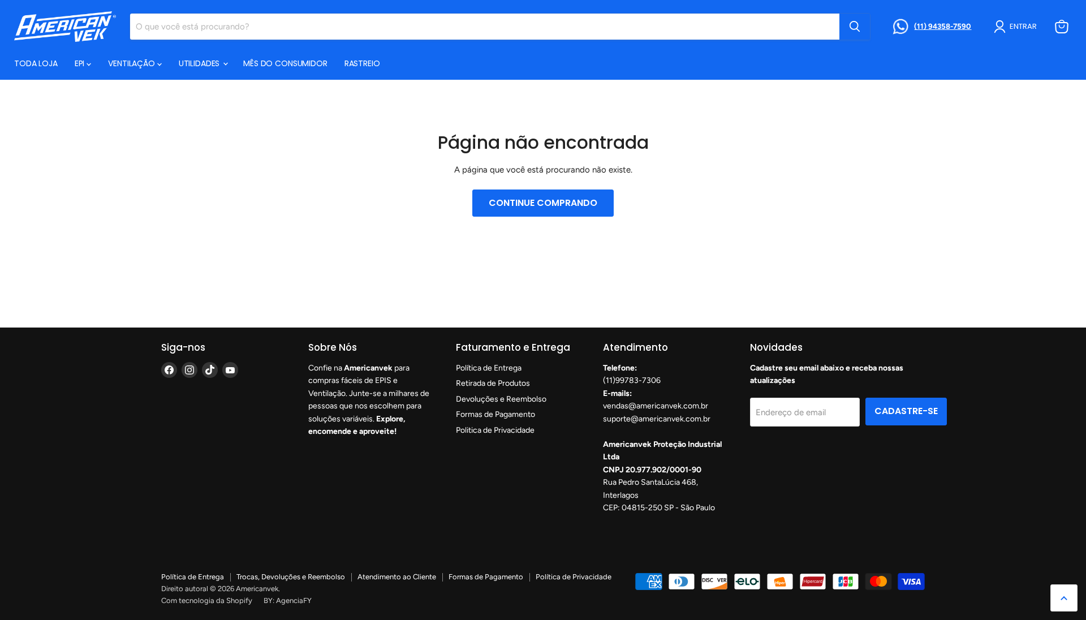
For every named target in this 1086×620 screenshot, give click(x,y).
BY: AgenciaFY (288, 600)
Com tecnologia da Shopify (206, 600)
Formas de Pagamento (495, 414)
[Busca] (854, 27)
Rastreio (362, 63)
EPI (81, 63)
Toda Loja (36, 63)
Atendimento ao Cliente (396, 576)
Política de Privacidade (573, 576)
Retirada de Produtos (493, 383)
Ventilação (132, 63)
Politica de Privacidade (495, 430)
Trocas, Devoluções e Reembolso (290, 576)
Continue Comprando (543, 202)
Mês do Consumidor (285, 63)
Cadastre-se (906, 410)
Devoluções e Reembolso (501, 399)
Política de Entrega (489, 368)
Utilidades (200, 63)
